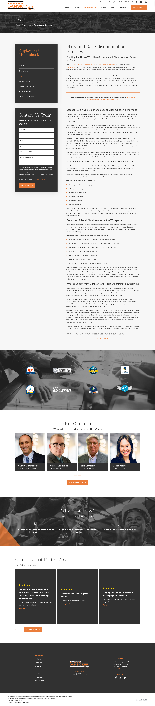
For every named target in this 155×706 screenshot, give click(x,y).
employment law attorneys (106, 65)
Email (21, 146)
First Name (22, 129)
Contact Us (39, 677)
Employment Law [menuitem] (90, 7)
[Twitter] (120, 677)
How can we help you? (26, 157)
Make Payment (137, 7)
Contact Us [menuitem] (122, 7)
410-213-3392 (140, 2)
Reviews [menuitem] (103, 7)
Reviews (39, 670)
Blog (39, 673)
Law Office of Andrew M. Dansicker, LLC (83, 65)
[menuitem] (36, 60)
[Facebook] (116, 677)
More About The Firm (76, 482)
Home (39, 659)
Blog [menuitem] (112, 7)
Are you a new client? (26, 152)
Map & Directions (120, 669)
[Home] (21, 6)
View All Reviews (31, 629)
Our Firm (39, 662)
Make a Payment (39, 680)
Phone (21, 140)
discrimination (70, 67)
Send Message (25, 185)
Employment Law (39, 666)
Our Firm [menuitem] (77, 7)
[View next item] (79, 475)
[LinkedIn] (125, 677)
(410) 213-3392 (80, 674)
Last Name (22, 135)
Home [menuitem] (67, 7)
